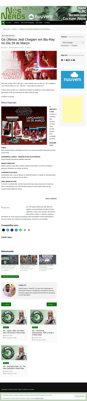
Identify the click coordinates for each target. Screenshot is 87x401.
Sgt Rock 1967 (9, 335)
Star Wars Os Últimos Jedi (11, 276)
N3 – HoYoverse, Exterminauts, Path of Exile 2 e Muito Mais (43, 333)
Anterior (7, 304)
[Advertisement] (72, 109)
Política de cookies (39, 398)
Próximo (50, 304)
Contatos (47, 22)
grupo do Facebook (21, 216)
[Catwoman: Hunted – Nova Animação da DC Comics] (9, 260)
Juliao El (5, 47)
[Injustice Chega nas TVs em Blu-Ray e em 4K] (28, 260)
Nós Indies (39, 22)
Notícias (16, 22)
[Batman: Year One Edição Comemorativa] (47, 260)
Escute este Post (9, 35)
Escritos (8, 22)
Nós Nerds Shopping (27, 22)
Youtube (50, 214)
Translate (74, 45)
